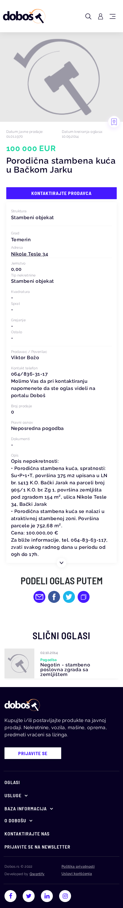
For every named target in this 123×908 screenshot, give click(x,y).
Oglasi (12, 782)
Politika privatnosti (78, 866)
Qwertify (37, 874)
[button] (29, 254)
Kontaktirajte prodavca (61, 193)
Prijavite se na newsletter (37, 846)
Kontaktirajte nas (27, 833)
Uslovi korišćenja (76, 874)
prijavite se (32, 753)
